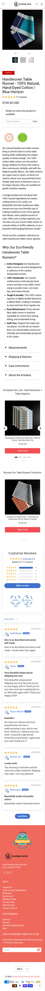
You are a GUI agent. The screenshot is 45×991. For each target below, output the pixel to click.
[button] (9, 97)
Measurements (16, 347)
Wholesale (7, 893)
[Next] (28, 53)
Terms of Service (9, 908)
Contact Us (7, 887)
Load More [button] (22, 816)
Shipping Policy (9, 899)
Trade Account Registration (14, 890)
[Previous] (16, 53)
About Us (6, 919)
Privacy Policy (8, 902)
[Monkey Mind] (22, 4)
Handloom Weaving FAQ (13, 925)
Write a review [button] (22, 585)
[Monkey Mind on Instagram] (7, 873)
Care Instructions (17, 365)
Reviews (6, 922)
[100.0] (15, 600)
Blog (4, 928)
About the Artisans (18, 375)
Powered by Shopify (32, 976)
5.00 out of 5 (29, 558)
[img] (11, 629)
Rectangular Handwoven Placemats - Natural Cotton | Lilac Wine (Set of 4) (22, 439)
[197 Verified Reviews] (22, 850)
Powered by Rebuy (22, 460)
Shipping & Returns (18, 356)
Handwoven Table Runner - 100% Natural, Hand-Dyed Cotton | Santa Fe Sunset (22, 518)
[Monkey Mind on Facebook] (3, 873)
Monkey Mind (17, 976)
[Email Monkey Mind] (10, 873)
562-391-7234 (14, 867)
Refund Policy (8, 905)
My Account (7, 896)
